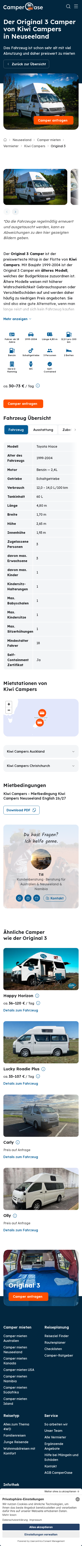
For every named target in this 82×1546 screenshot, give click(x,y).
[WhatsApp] (19, 898)
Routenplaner (54, 1342)
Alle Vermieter (55, 1437)
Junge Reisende (15, 1442)
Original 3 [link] (58, 146)
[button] (42, 713)
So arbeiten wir (56, 1424)
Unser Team (53, 1431)
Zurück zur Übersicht (29, 64)
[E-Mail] (36, 898)
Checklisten (53, 1349)
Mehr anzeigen (15, 319)
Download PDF (18, 810)
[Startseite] (23, 6)
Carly (8, 1142)
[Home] (5, 139)
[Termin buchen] (27, 898)
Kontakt (57, 898)
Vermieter (11, 146)
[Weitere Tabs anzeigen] (75, 429)
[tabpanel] (40, 556)
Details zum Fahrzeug (20, 1010)
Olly (7, 1215)
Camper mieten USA (18, 1370)
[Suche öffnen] (68, 6)
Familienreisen (14, 1435)
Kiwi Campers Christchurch (28, 766)
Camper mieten (49, 140)
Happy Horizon (18, 995)
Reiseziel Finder (56, 1336)
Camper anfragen (52, 120)
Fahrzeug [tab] (16, 430)
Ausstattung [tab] (43, 430)
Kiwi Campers (34, 146)
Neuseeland (22, 140)
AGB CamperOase (58, 1473)
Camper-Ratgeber (58, 1355)
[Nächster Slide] (15, 211)
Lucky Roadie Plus (21, 1068)
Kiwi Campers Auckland (26, 751)
